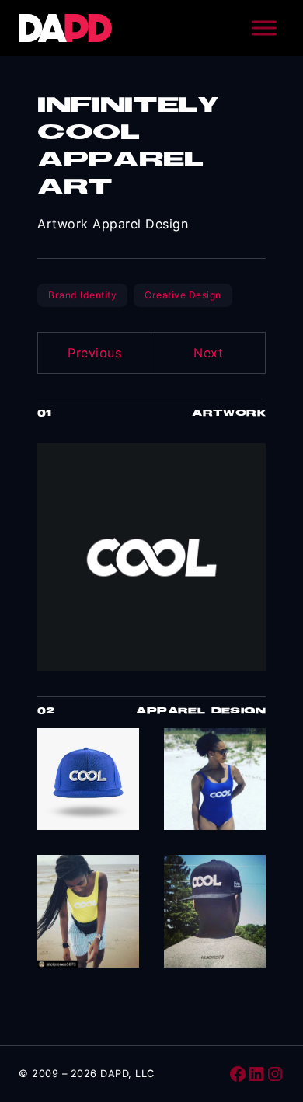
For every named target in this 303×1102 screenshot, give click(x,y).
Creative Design (183, 295)
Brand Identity (82, 295)
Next (208, 353)
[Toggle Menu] (264, 27)
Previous (94, 353)
